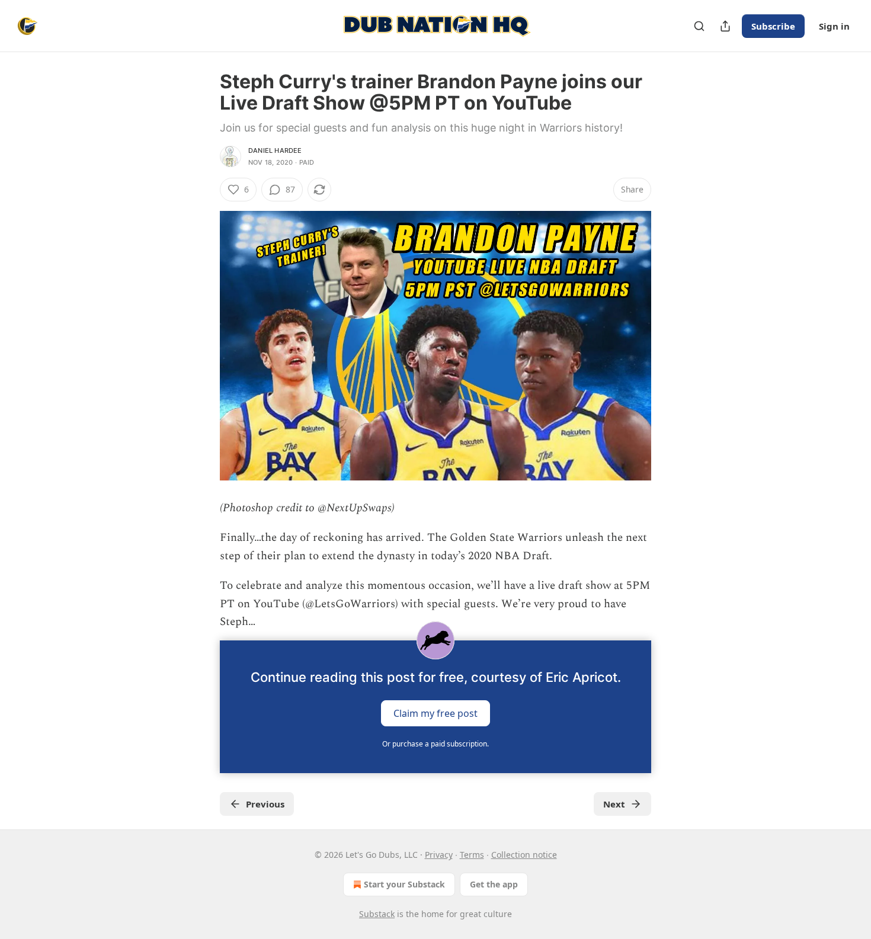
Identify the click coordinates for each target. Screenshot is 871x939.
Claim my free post (435, 713)
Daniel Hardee (275, 150)
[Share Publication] (725, 26)
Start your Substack (404, 884)
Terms (472, 854)
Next (614, 804)
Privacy (439, 854)
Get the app (494, 884)
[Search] (699, 26)
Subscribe (773, 26)
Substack (377, 913)
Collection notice (524, 854)
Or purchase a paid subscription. (435, 744)
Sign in (834, 26)
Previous (265, 804)
